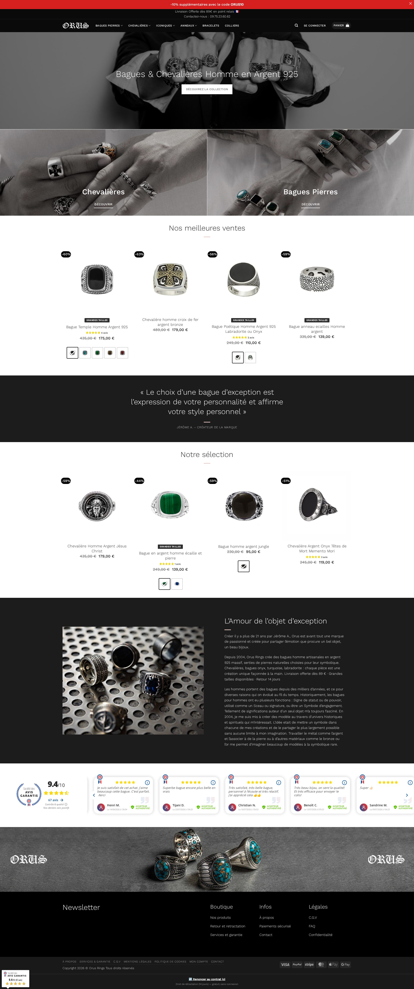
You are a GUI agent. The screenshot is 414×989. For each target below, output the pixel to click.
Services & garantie (95, 961)
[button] (315, 26)
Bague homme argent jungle (243, 546)
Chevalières (138, 25)
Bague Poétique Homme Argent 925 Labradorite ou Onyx (244, 329)
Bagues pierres (108, 25)
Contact (217, 961)
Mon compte (199, 961)
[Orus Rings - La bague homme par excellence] (76, 25)
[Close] (410, 3)
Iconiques (164, 25)
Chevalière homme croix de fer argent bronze (170, 322)
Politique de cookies (170, 961)
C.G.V (117, 961)
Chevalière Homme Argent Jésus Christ (97, 548)
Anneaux (187, 25)
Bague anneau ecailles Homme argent (317, 329)
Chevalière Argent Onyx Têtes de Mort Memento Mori (317, 548)
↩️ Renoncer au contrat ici (207, 979)
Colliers (232, 25)
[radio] (72, 352)
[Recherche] (296, 25)
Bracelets (210, 25)
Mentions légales (138, 961)
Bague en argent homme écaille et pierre (170, 555)
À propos (70, 961)
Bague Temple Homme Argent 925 (97, 327)
